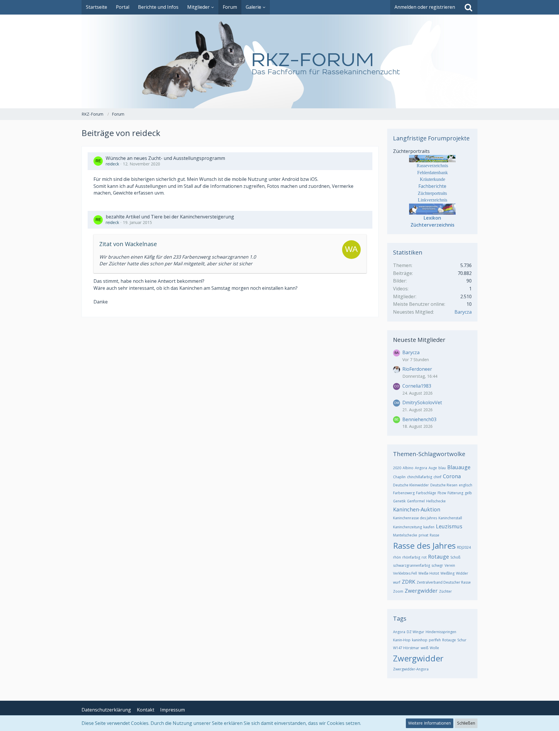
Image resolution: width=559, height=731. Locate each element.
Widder (462, 573)
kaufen (428, 527)
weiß (424, 647)
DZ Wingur (415, 631)
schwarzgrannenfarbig (411, 565)
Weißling (447, 573)
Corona (452, 476)
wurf (396, 582)
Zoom (398, 591)
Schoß (455, 557)
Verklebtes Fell (405, 573)
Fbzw (442, 492)
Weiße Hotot (428, 573)
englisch (465, 485)
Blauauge (458, 467)
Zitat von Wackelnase (128, 244)
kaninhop (419, 640)
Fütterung (455, 492)
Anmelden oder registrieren (425, 7)
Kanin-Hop (402, 640)
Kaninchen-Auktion (416, 509)
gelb (468, 492)
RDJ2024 (464, 547)
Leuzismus (449, 526)
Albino (408, 467)
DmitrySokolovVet (422, 402)
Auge (433, 467)
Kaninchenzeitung (407, 527)
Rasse (434, 535)
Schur (461, 640)
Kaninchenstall (450, 517)
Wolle (434, 647)
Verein (450, 565)
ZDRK (408, 581)
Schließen (466, 723)
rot (424, 557)
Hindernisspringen (441, 631)
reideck (112, 164)
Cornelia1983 (416, 386)
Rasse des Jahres (424, 545)
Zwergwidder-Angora (411, 669)
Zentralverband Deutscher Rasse (444, 582)
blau (442, 467)
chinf (437, 476)
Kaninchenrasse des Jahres (415, 517)
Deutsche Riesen (443, 485)
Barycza (463, 312)
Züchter (445, 591)
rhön (397, 557)
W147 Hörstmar (406, 647)
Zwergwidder (421, 590)
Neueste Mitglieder (419, 340)
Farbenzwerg (404, 492)
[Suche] (468, 7)
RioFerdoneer (417, 369)
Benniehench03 (419, 419)
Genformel (416, 501)
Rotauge (438, 556)
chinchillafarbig (419, 476)
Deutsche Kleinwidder (411, 485)
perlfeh (435, 640)
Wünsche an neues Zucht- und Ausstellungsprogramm (165, 158)
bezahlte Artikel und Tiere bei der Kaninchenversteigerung (170, 216)
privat (423, 535)
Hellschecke (436, 501)
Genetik (399, 501)
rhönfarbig (411, 557)
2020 (397, 467)
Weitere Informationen (429, 723)
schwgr (437, 565)
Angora (421, 467)
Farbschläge (426, 492)
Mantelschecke (405, 535)
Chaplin (399, 476)
